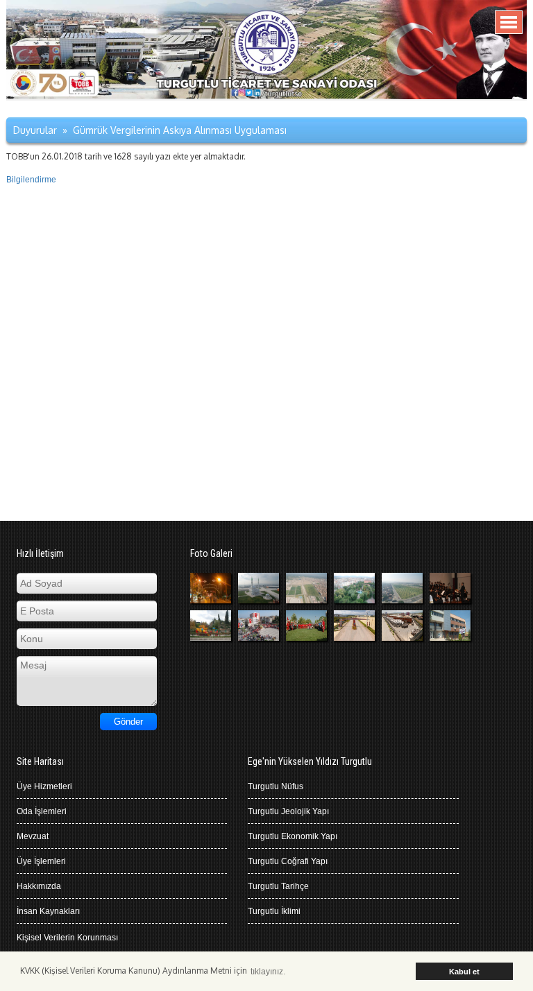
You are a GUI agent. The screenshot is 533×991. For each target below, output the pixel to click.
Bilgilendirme (31, 179)
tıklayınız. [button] (268, 971)
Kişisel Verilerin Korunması (67, 937)
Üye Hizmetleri (44, 786)
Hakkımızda (39, 886)
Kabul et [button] (464, 971)
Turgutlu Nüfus (275, 786)
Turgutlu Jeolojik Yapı (288, 811)
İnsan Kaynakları (48, 911)
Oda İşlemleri (42, 811)
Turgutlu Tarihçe (278, 886)
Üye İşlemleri (41, 861)
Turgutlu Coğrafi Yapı (288, 861)
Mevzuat (33, 836)
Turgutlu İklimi (274, 911)
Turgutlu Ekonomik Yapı (292, 836)
